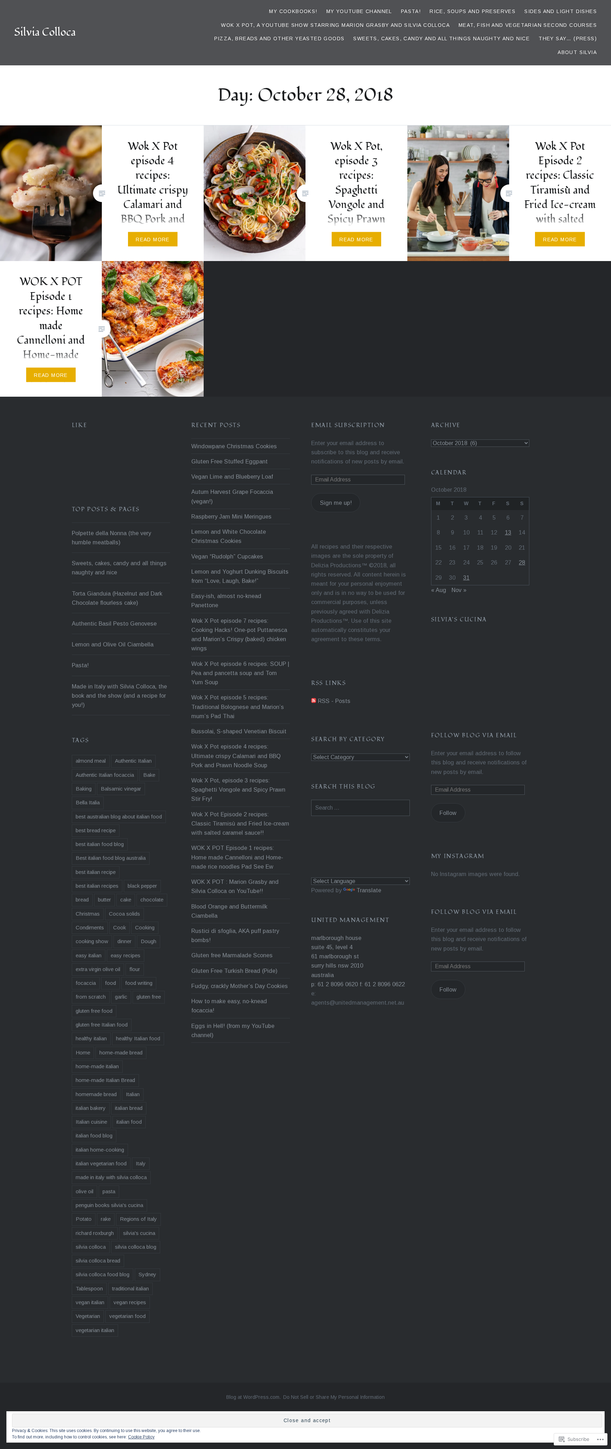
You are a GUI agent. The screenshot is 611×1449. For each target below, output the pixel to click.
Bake (149, 775)
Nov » (459, 590)
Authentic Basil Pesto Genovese (114, 623)
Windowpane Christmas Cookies (234, 446)
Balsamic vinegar (121, 789)
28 (522, 562)
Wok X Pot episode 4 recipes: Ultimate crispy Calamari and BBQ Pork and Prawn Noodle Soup (236, 755)
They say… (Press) (568, 38)
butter (104, 900)
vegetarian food (127, 1316)
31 (466, 577)
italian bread (128, 1108)
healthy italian (91, 1038)
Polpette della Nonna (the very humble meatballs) (111, 537)
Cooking (145, 927)
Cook (119, 927)
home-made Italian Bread (105, 1080)
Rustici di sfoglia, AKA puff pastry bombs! (235, 935)
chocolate (151, 900)
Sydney (147, 1274)
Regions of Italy (138, 1219)
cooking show (92, 941)
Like (79, 425)
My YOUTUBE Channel (359, 11)
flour (134, 969)
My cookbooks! (293, 11)
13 (508, 532)
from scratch (91, 997)
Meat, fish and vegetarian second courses (528, 25)
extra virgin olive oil (98, 969)
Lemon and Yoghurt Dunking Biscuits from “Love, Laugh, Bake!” (240, 576)
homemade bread (96, 1094)
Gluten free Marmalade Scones (232, 955)
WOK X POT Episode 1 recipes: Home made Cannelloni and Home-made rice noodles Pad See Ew (237, 857)
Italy (141, 1163)
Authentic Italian (133, 761)
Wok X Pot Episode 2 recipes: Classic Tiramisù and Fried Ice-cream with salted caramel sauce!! (240, 823)
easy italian (88, 955)
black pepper (142, 886)
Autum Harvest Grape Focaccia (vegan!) (232, 496)
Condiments (90, 927)
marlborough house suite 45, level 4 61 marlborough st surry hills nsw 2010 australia (337, 956)
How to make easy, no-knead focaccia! (229, 1005)
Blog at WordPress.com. (253, 1397)
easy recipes (125, 955)
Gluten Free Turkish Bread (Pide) (234, 971)
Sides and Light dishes (560, 11)
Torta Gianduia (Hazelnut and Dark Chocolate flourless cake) (117, 598)
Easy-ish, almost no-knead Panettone (226, 600)
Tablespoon (89, 1288)
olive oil (84, 1191)
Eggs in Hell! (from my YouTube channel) (232, 1030)
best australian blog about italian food (119, 817)
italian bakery (91, 1108)
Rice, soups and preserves (473, 11)
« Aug (438, 590)
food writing (138, 983)
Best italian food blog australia (111, 858)
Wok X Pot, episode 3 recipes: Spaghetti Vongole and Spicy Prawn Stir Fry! (238, 789)
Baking (84, 789)
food (110, 983)
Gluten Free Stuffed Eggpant (229, 461)
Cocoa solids (124, 914)
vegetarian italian (95, 1330)
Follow (448, 813)
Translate (368, 890)
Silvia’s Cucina (459, 619)
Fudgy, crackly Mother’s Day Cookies (239, 986)
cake (125, 900)
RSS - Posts (334, 701)
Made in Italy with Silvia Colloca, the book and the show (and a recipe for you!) (119, 695)
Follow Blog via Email (474, 735)
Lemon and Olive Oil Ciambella (112, 644)
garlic (121, 997)
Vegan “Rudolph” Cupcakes (227, 556)
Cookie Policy (141, 1437)
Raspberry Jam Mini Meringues (231, 516)
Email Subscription (348, 425)
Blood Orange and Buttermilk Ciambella (229, 911)
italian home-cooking (100, 1150)
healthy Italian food (138, 1038)
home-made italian (97, 1066)
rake (106, 1219)
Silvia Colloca (45, 32)
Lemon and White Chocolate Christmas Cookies (228, 536)
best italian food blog (100, 844)
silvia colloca (91, 1247)
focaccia (86, 983)
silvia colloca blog (135, 1247)
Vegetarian (88, 1316)
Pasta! (411, 11)
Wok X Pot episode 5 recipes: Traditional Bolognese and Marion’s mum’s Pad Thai (237, 706)
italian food (129, 1122)
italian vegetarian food (101, 1163)
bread (82, 900)
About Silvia (577, 52)
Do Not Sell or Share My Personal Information (334, 1397)
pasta (109, 1191)
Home (83, 1052)
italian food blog (94, 1135)
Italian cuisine (91, 1122)
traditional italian (130, 1288)
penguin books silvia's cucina (109, 1205)
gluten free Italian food (102, 1025)
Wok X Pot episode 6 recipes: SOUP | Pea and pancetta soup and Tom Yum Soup (240, 673)
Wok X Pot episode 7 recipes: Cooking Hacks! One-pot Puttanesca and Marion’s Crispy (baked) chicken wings (239, 634)
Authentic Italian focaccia (105, 775)
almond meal (91, 761)
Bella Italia (88, 802)
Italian (133, 1094)
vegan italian (90, 1302)
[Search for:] (360, 807)
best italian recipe (96, 872)
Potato (84, 1219)
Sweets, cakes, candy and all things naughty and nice (441, 38)
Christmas (88, 914)
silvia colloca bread (98, 1261)
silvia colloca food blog (102, 1274)
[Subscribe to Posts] (313, 701)
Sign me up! (336, 502)
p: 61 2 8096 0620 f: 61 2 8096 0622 (358, 984)
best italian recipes (97, 886)
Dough (148, 941)
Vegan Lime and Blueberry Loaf (232, 476)
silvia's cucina (139, 1233)
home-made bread (120, 1052)
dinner (124, 941)
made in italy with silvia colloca (111, 1177)
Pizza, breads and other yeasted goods (279, 38)
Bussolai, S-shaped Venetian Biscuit (238, 731)
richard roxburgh (95, 1233)
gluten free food (94, 1011)
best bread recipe (96, 830)
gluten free (148, 997)
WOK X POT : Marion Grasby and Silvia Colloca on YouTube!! (235, 886)
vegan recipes (130, 1302)
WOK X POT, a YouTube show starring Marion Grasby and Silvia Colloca (335, 25)
